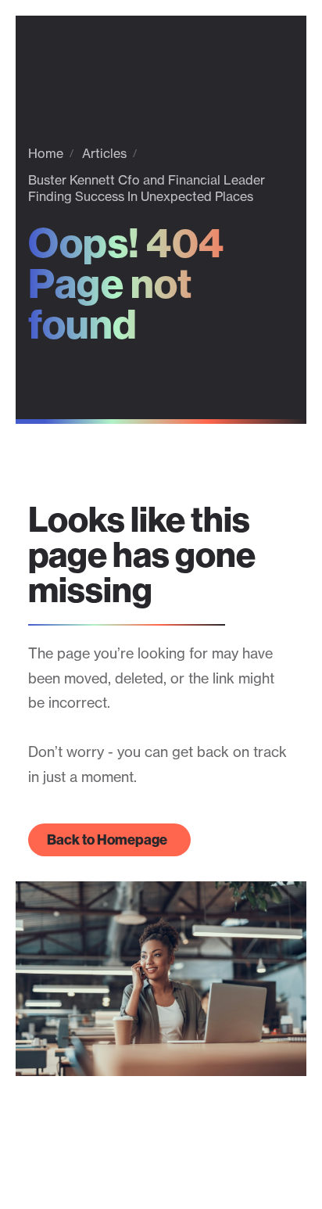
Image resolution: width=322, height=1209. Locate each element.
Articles (104, 153)
